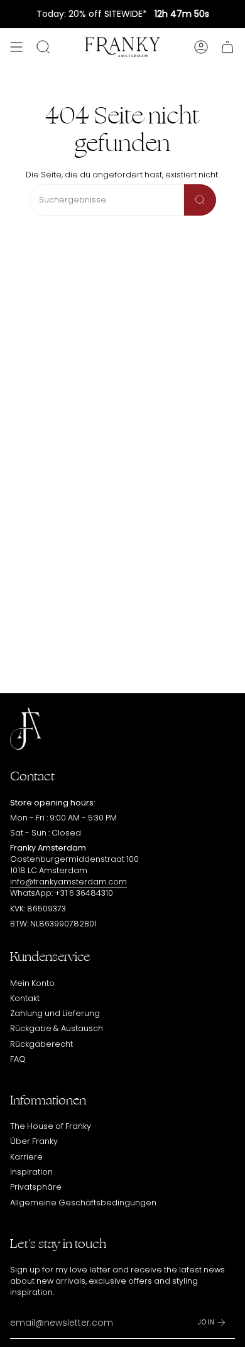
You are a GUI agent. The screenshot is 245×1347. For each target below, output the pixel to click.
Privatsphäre (36, 1187)
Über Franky (34, 1141)
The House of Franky (50, 1126)
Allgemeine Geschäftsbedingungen (83, 1202)
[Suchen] (200, 200)
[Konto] (201, 47)
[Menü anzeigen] (16, 47)
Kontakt (25, 998)
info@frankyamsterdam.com (68, 881)
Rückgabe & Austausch (56, 1028)
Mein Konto (32, 983)
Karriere (26, 1156)
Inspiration (31, 1171)
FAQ (18, 1059)
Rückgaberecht (41, 1044)
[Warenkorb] (227, 47)
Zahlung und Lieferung (55, 1013)
